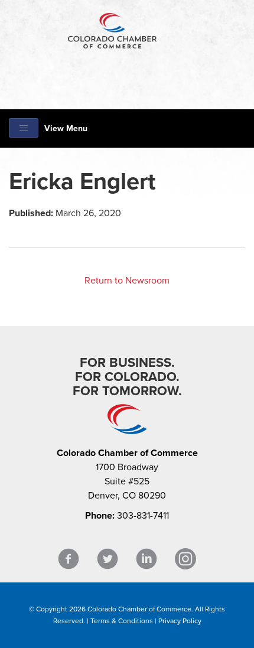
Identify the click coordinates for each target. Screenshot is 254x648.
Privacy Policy (179, 621)
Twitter (107, 559)
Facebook (68, 559)
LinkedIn (146, 559)
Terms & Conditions (121, 621)
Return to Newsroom (127, 280)
